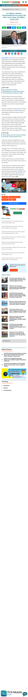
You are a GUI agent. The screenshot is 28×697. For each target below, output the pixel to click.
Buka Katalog (14, 270)
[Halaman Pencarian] (26, 2)
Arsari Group (4, 197)
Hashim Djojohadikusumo (14, 197)
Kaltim (21, 171)
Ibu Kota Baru (5, 199)
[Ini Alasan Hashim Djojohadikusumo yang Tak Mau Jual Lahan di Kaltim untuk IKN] (14, 37)
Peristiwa (15, 5)
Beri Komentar (15, 203)
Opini (23, 5)
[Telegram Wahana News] (22, 54)
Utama (3, 5)
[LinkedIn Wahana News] (15, 54)
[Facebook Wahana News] (6, 54)
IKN (17, 110)
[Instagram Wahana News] (9, 54)
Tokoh (19, 5)
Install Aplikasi (17, 213)
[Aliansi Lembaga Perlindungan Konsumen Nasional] (14, 373)
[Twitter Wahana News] (12, 54)
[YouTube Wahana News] (18, 54)
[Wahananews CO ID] (11, 2)
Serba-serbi (9, 5)
